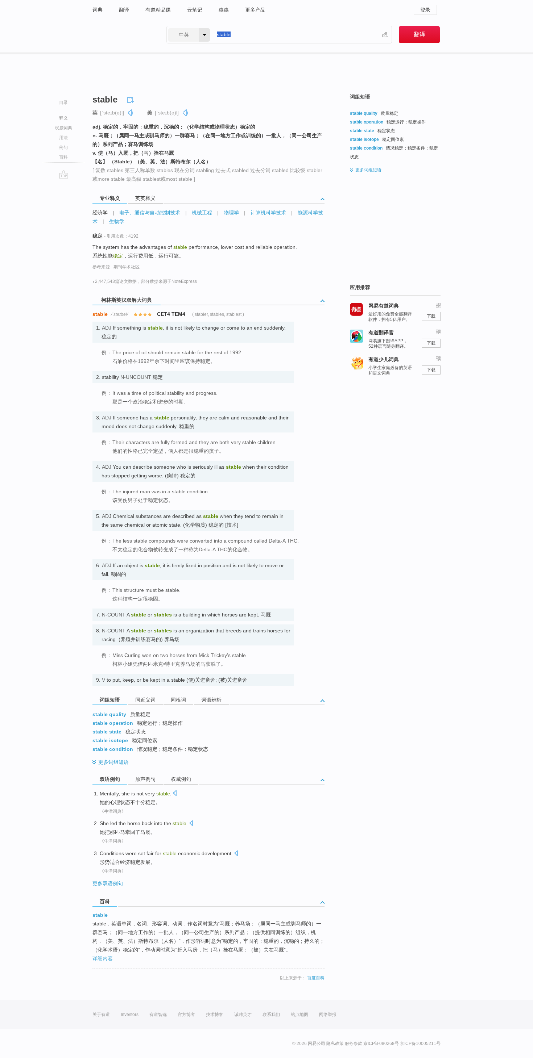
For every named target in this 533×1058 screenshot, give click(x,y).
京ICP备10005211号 (420, 1043)
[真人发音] (131, 112)
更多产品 (255, 10)
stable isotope (110, 740)
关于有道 (101, 1014)
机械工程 (202, 213)
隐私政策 (335, 1043)
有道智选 (158, 1014)
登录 (425, 10)
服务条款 (353, 1043)
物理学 (231, 213)
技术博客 (214, 1014)
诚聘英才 (243, 1014)
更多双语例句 (107, 883)
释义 (63, 118)
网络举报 (327, 1014)
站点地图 (299, 1014)
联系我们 (271, 1014)
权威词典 (63, 127)
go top (63, 174)
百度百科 (316, 977)
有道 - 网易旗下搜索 (122, 34)
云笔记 (194, 10)
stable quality (109, 714)
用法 (63, 137)
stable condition (112, 749)
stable (100, 915)
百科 (63, 157)
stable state (106, 732)
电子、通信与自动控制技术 (149, 213)
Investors (130, 1014)
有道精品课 (158, 10)
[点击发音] (175, 794)
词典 (97, 10)
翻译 (124, 10)
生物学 (116, 221)
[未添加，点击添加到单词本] (131, 99)
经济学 (100, 213)
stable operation (112, 723)
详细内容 (102, 958)
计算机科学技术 (268, 213)
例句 (63, 147)
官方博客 (186, 1014)
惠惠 (224, 10)
